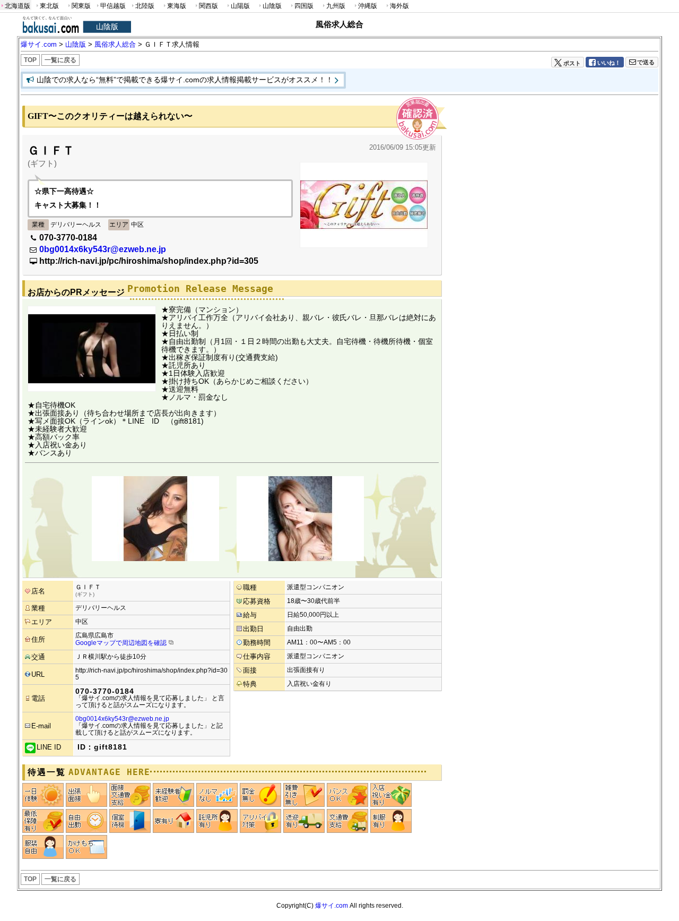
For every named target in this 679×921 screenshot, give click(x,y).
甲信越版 (113, 6)
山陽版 (240, 6)
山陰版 (272, 6)
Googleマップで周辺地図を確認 (121, 643)
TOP (30, 60)
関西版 (208, 6)
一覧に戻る (60, 60)
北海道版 (17, 6)
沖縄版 (367, 6)
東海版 (176, 6)
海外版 (399, 6)
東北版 (49, 6)
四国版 (304, 6)
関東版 (81, 6)
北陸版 (144, 6)
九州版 (335, 6)
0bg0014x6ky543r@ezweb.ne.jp (102, 249)
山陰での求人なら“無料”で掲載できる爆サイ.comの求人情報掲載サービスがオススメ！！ (185, 79)
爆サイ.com (331, 905)
